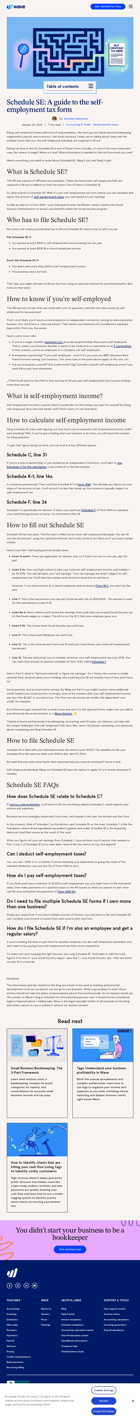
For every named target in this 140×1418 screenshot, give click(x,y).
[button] (133, 1401)
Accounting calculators (116, 1319)
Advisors (11, 1346)
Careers (45, 1314)
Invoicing (11, 1314)
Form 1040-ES (66, 891)
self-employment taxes (49, 196)
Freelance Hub (69, 1346)
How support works (114, 1308)
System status (112, 1314)
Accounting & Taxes (78, 124)
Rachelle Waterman (76, 118)
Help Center (68, 1314)
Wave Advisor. (64, 713)
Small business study (72, 1351)
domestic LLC (54, 342)
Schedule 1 (99, 661)
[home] (16, 6)
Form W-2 (102, 585)
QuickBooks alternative (74, 1340)
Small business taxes (105, 124)
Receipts (12, 1330)
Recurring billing (15, 1367)
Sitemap (45, 1324)
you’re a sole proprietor (24, 804)
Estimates (12, 1319)
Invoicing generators (115, 1324)
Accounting (13, 1308)
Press (44, 1319)
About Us (46, 1308)
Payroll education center (75, 1335)
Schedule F (88, 510)
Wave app (12, 1324)
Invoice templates (71, 1319)
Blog (63, 1308)
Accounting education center (77, 1330)
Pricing (10, 1351)
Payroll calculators (114, 1330)
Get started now (70, 1249)
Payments (12, 1335)
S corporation (122, 346)
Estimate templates (72, 1324)
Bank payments (15, 1362)
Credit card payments (19, 1356)
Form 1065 (84, 484)
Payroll (10, 1340)
